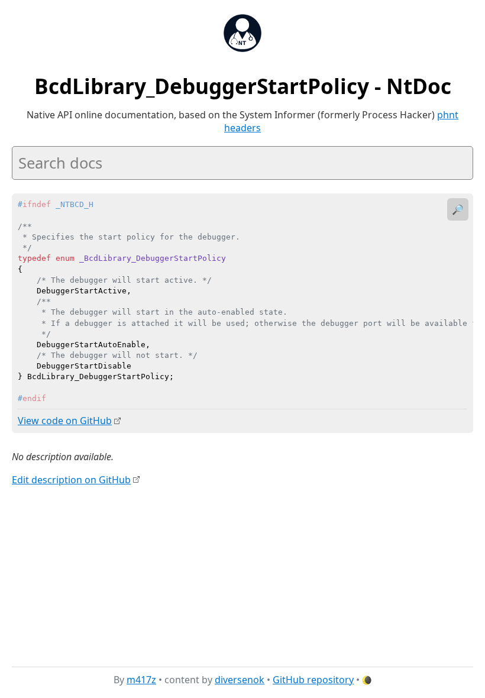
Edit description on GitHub (71, 479)
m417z (141, 679)
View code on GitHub (65, 420)
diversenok (239, 679)
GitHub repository (313, 679)
